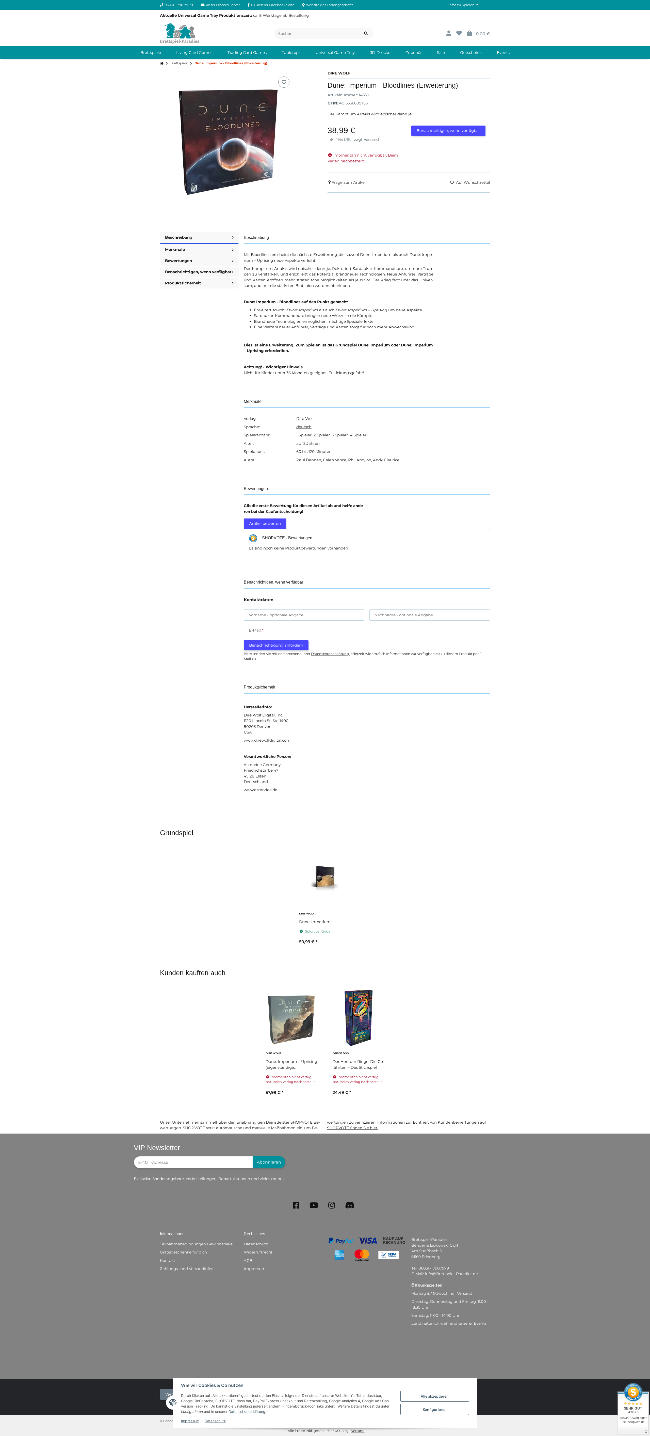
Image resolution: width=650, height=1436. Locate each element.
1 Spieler (304, 435)
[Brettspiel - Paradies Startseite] (179, 33)
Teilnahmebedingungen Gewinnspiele (196, 1244)
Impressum (190, 1421)
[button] (463, 5)
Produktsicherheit (183, 283)
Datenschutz (215, 1421)
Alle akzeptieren (435, 1396)
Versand (371, 139)
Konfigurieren (435, 1409)
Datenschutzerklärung (247, 1411)
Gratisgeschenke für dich (183, 1252)
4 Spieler (358, 435)
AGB (248, 1260)
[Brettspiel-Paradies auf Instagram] (331, 1205)
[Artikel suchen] (366, 33)
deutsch (304, 426)
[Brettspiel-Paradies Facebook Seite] (296, 1205)
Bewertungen (178, 260)
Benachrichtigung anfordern (276, 645)
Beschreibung (178, 237)
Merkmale (175, 249)
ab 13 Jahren (308, 443)
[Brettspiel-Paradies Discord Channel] (350, 1205)
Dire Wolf (305, 418)
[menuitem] (151, 52)
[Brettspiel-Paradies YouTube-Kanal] (313, 1205)
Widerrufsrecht (258, 1252)
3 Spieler (340, 435)
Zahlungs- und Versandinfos (186, 1268)
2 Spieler (322, 435)
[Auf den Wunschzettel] (283, 82)
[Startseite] (162, 63)
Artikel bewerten (265, 523)
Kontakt (167, 1260)
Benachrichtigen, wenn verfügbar (448, 130)
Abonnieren (269, 1162)
